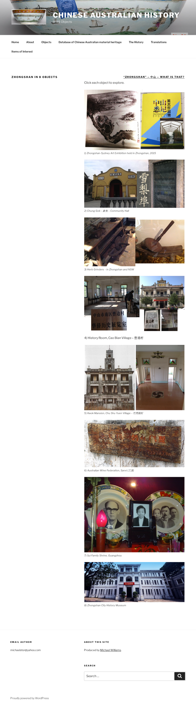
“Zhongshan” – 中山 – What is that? (154, 76)
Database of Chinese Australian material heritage (90, 42)
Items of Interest (22, 51)
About (30, 42)
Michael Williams (110, 650)
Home (15, 42)
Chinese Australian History (116, 15)
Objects (46, 42)
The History (136, 42)
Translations (159, 42)
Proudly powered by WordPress (29, 698)
